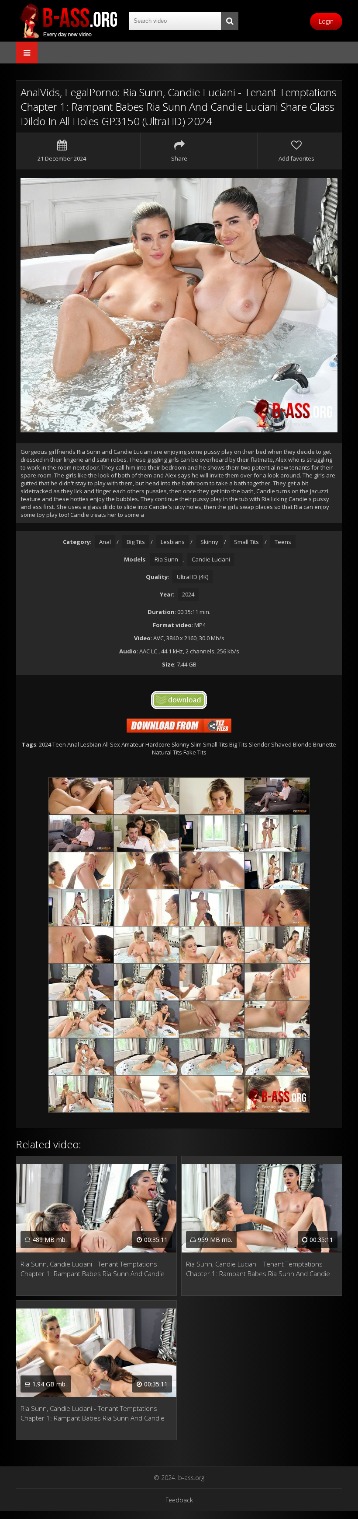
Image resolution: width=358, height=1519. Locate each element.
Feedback (179, 1500)
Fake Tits (195, 752)
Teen (59, 744)
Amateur (132, 744)
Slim (196, 744)
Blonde (302, 744)
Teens (283, 542)
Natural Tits (167, 752)
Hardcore (157, 744)
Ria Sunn (166, 559)
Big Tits (136, 542)
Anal (105, 542)
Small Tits (246, 542)
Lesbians (173, 542)
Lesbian (90, 744)
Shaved (281, 744)
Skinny (209, 542)
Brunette (324, 744)
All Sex (111, 744)
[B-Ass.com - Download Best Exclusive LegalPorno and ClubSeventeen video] (68, 21)
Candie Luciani (211, 559)
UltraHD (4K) (192, 577)
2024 (188, 594)
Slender (259, 744)
